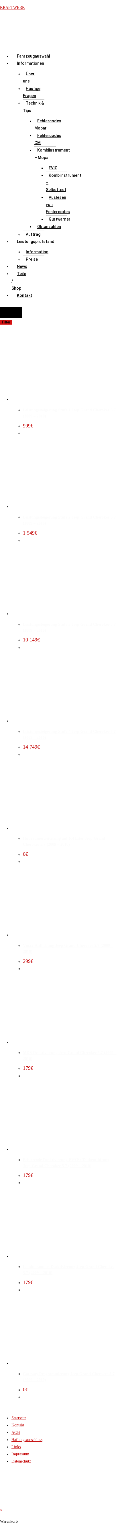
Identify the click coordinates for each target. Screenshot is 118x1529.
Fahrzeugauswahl (33, 56)
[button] (17, 63)
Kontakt (24, 295)
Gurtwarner (59, 219)
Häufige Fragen (31, 92)
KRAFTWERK (12, 7)
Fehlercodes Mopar (47, 124)
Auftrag (33, 234)
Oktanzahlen (49, 226)
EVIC (53, 168)
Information (37, 252)
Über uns (29, 77)
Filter (6, 322)
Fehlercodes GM (47, 139)
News (22, 266)
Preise (32, 259)
